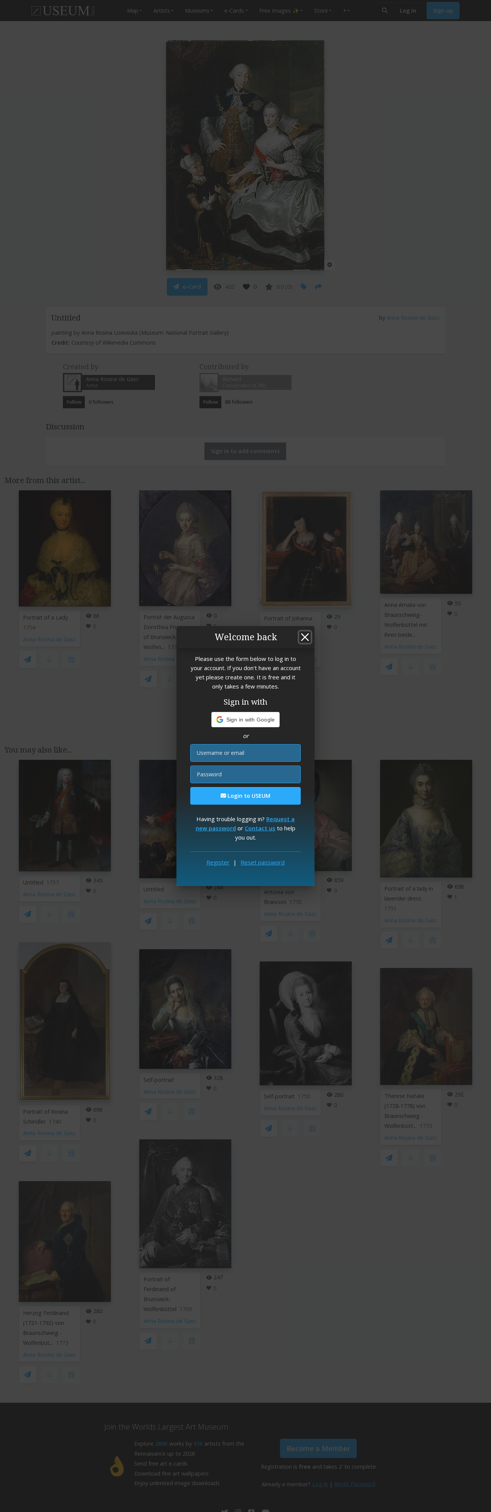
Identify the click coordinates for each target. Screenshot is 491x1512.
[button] (245, 719)
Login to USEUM (248, 795)
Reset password (263, 862)
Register (217, 862)
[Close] (305, 637)
